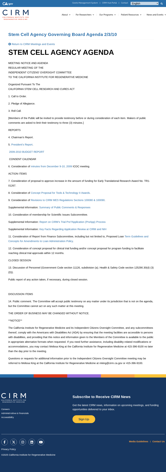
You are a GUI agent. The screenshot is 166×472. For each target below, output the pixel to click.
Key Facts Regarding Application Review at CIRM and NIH (72, 229)
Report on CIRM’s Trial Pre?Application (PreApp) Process (72, 221)
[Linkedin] (32, 442)
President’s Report (22, 144)
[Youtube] (41, 442)
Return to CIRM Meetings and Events (33, 44)
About (65, 14)
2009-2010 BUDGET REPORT (26, 151)
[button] (161, 4)
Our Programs (106, 14)
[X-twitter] (13, 442)
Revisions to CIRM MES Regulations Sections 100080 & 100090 (68, 200)
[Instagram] (22, 442)
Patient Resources (130, 14)
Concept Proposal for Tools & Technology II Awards (60, 192)
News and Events (155, 14)
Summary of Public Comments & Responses (64, 207)
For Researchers (83, 14)
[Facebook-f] (4, 442)
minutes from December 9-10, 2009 (51, 166)
